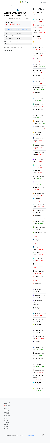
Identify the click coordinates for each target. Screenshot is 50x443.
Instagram (6, 422)
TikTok (5, 418)
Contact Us (6, 408)
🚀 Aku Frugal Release (7, 402)
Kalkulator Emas (14, 5)
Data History (24, 29)
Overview (10, 29)
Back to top (31, 435)
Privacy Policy (7, 415)
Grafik (17, 29)
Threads (6, 426)
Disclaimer (6, 410)
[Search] (41, 2)
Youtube (6, 420)
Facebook (6, 424)
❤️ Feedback (7, 405)
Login (44, 2)
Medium (6, 428)
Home (5, 5)
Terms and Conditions (6, 413)
